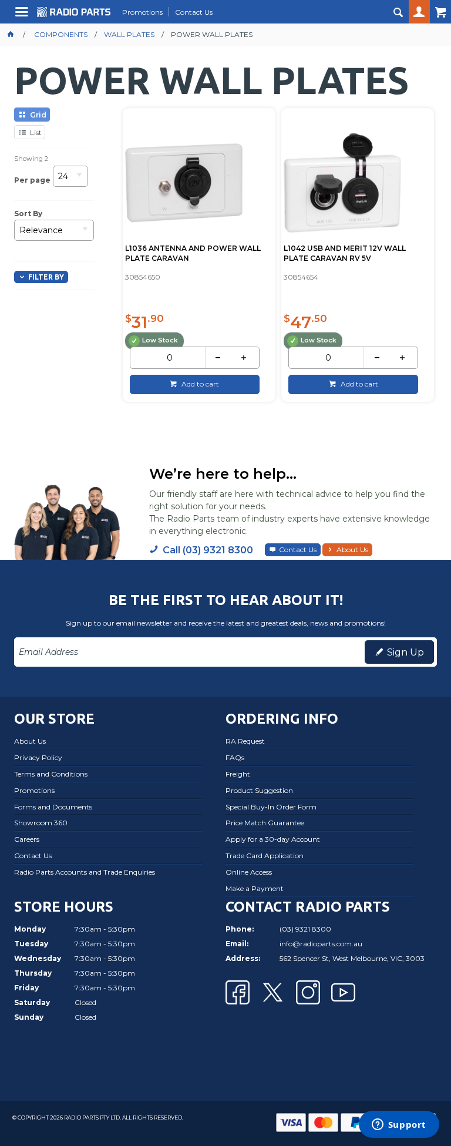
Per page (32, 180)
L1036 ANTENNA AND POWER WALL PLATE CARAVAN (193, 253)
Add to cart (199, 383)
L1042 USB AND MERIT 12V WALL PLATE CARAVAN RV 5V (345, 253)
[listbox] (70, 180)
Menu (23, 16)
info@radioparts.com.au (321, 943)
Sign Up (405, 652)
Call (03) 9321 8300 (208, 550)
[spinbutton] (169, 357)
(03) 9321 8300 (305, 929)
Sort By (28, 214)
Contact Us (298, 549)
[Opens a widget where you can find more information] (398, 1125)
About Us (352, 549)
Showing (31, 158)
